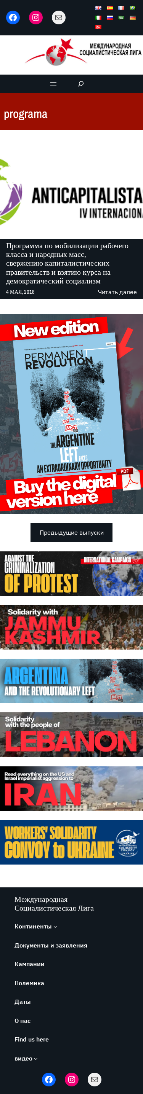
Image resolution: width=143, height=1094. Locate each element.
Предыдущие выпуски (72, 532)
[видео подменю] (36, 1059)
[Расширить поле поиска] (80, 84)
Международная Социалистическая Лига (54, 903)
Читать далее (117, 292)
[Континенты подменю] (55, 926)
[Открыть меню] (53, 83)
